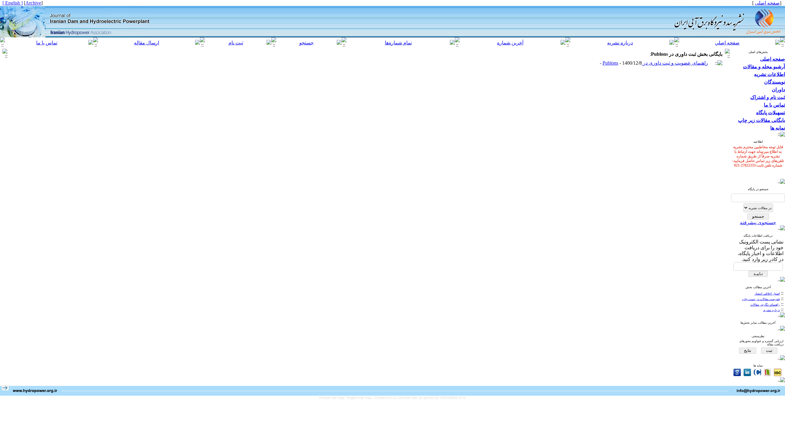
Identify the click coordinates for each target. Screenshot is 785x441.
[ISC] (777, 372)
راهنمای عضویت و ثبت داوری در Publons (655, 63)
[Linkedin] (747, 372)
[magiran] (767, 372)
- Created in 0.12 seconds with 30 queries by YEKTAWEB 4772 (419, 398)
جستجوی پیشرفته (758, 222)
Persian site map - (333, 398)
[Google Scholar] (737, 372)
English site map (359, 398)
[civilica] (757, 372)
